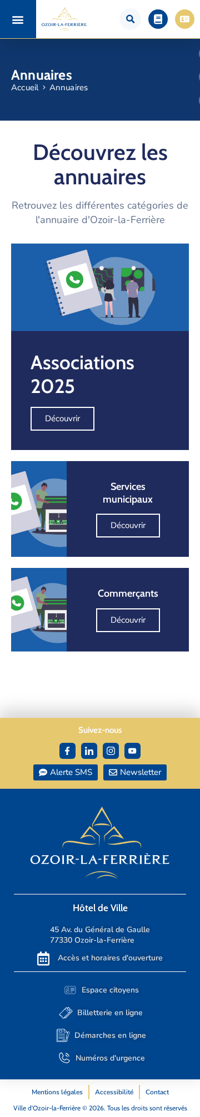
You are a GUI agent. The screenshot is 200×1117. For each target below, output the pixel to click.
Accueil (24, 87)
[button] (18, 19)
